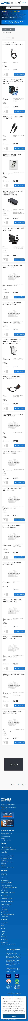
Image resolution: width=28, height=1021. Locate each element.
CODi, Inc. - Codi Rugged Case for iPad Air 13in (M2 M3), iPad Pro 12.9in (13, 81)
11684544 (5, 289)
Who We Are (4, 870)
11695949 (5, 252)
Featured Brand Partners (7, 898)
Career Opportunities (6, 847)
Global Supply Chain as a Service (9, 887)
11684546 (5, 623)
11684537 (5, 512)
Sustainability (4, 852)
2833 (4, 433)
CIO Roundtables (5, 911)
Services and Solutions (7, 830)
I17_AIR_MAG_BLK (7, 545)
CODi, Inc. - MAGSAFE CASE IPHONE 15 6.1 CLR (12, 266)
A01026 (4, 396)
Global (3, 928)
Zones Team (4, 874)
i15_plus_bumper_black (7, 620)
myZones (3, 860)
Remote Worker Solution (7, 884)
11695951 (4, 103)
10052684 (5, 363)
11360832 (5, 140)
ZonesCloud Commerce (7, 862)
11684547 (5, 660)
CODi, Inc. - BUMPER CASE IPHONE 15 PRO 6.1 (12, 155)
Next (13, 764)
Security (3, 838)
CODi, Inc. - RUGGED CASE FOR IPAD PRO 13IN (13, 229)
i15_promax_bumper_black (7, 731)
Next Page (22, 784)
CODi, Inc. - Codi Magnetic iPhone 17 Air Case (12, 526)
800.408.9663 (4, 942)
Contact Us (4, 939)
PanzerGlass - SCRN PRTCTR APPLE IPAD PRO (13, 415)
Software (3, 889)
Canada (3, 931)
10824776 (5, 66)
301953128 (5, 586)
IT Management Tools (7, 856)
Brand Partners (5, 895)
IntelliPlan (3, 863)
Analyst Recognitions (6, 904)
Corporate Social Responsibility (8, 849)
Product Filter (7, 29)
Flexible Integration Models (7, 867)
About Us (3, 843)
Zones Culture (4, 873)
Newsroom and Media (7, 901)
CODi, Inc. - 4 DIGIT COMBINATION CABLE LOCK (13, 43)
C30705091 (5, 99)
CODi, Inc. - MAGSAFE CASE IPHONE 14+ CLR (12, 489)
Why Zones (4, 845)
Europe (3, 933)
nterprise (3, 865)
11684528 (5, 735)
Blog (2, 907)
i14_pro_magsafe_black (7, 471)
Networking (4, 834)
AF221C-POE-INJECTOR (7, 211)
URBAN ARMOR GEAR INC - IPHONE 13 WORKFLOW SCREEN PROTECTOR (12, 341)
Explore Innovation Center (7, 914)
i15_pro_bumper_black (7, 174)
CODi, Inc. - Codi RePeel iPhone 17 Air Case (14, 675)
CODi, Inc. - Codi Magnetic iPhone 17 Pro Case (12, 303)
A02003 (5, 62)
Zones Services (5, 880)
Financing (3, 851)
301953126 (5, 697)
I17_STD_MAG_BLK (7, 582)
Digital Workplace (5, 836)
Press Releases (4, 916)
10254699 (5, 400)
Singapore (3, 936)
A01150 (4, 136)
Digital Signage (4, 890)
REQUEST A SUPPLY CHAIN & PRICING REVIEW (14, 22)
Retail (2, 925)
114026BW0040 (6, 359)
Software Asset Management (8, 892)
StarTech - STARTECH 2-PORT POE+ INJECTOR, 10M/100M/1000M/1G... (13, 193)
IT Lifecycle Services (6, 840)
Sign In (24, 2)
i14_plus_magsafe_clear (7, 509)
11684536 (5, 177)
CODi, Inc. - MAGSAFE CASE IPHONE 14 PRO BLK (12, 452)
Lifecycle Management (6, 882)
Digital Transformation (6, 885)
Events (2, 912)
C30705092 (5, 248)
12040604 (5, 214)
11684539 (5, 474)
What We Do (4, 878)
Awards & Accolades (6, 906)
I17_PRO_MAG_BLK (7, 322)
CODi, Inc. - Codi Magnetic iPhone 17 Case (12, 563)
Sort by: (7, 7)
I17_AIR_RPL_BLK (7, 693)
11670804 (5, 437)
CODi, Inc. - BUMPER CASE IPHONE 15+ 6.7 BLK (12, 600)
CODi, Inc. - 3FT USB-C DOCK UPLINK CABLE (13, 118)
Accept (13, 1016)
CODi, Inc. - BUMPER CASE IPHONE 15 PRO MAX (12, 712)
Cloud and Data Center (6, 833)
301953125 (5, 549)
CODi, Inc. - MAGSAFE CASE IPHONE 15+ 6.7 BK (12, 638)
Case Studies (4, 909)
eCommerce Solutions (6, 858)
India (2, 934)
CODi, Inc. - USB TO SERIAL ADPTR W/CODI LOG (12, 378)
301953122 (5, 326)
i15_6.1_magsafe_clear (7, 286)
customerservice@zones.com (8, 944)
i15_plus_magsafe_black (7, 657)
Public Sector (4, 922)
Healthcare (3, 923)
